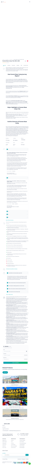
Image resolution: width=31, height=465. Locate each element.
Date (4, 349)
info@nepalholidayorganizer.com (15, 430)
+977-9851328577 (5, 430)
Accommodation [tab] (9, 171)
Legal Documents (5, 428)
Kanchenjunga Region (23, 443)
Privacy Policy (4, 459)
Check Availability (15, 362)
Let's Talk (3, 453)
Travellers (4, 353)
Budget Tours (4, 440)
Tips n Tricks (4, 447)
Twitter (27, 459)
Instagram (23, 459)
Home (3, 59)
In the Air (12, 443)
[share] (25, 61)
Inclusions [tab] (13, 171)
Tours (12, 441)
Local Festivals (13, 444)
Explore (24, 381)
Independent (4, 443)
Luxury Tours (4, 444)
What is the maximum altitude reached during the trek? (16, 288)
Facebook (19, 459)
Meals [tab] (13, 203)
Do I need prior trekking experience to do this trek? (15, 285)
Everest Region (22, 441)
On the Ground (13, 447)
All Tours (4, 427)
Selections (4, 357)
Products (7, 59)
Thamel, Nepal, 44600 (24, 435)
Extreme (11, 59)
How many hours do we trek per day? (13, 291)
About (3, 425)
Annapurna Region (22, 440)
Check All (5, 372)
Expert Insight (4, 441)
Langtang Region (22, 444)
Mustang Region (22, 447)
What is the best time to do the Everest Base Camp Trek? (16, 282)
